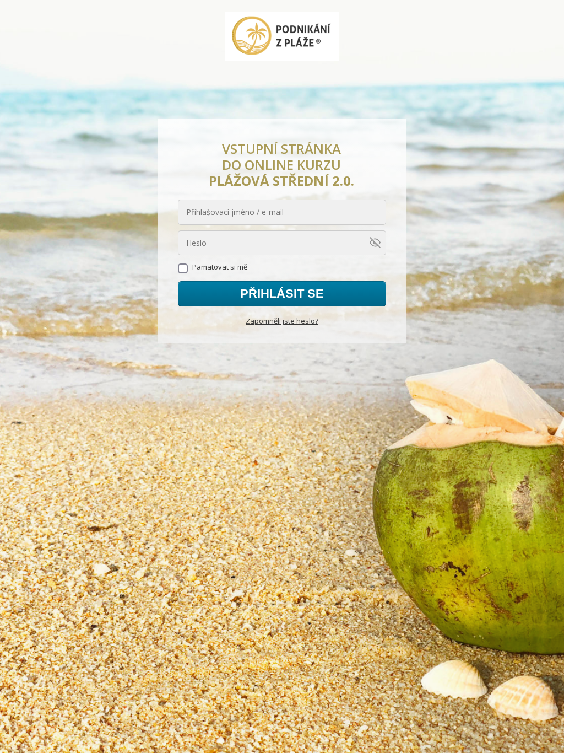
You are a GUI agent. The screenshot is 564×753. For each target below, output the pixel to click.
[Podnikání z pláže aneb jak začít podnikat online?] (282, 37)
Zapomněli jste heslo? (282, 321)
